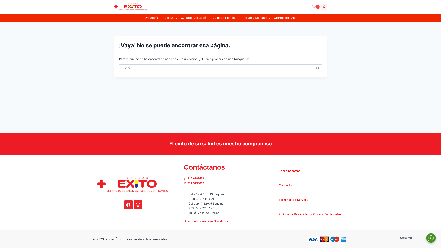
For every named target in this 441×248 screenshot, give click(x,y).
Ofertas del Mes (285, 17)
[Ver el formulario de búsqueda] (324, 7)
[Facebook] (128, 204)
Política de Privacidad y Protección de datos (310, 214)
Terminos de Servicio (293, 200)
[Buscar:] (220, 68)
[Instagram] (138, 204)
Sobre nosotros (289, 171)
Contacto (285, 185)
